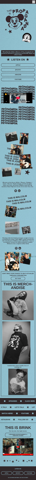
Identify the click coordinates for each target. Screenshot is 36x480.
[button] (33, 1)
